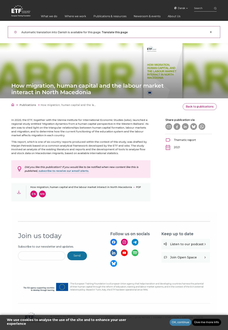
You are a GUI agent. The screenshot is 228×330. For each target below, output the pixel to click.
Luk (211, 32)
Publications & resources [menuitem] (109, 16)
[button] (168, 126)
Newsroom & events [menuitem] (147, 16)
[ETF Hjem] (24, 13)
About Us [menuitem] (174, 16)
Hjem (13, 105)
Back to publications (200, 106)
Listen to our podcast (187, 244)
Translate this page (115, 32)
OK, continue (180, 322)
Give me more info (206, 322)
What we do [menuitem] (49, 16)
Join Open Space (183, 257)
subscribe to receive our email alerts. (64, 170)
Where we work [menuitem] (75, 16)
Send (77, 255)
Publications (28, 104)
